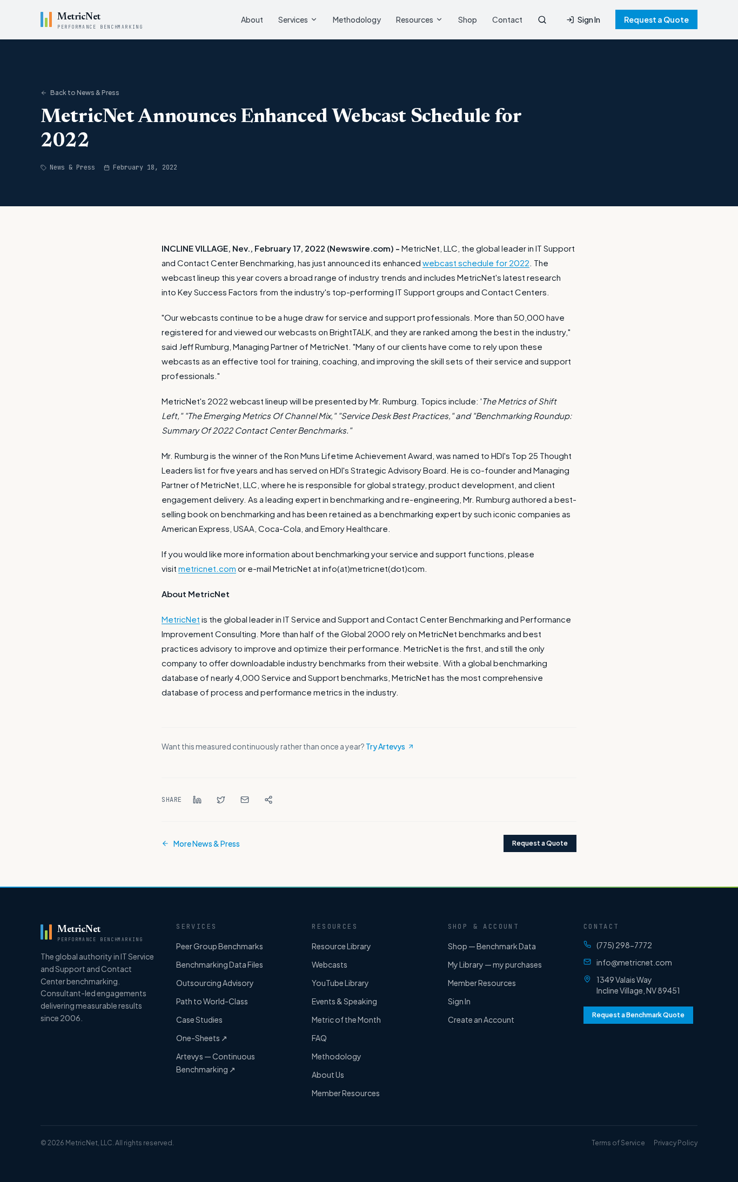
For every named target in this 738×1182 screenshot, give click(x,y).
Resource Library (341, 946)
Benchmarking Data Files (219, 964)
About (252, 19)
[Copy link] (268, 799)
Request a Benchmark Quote (638, 1015)
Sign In (589, 19)
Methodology (357, 19)
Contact (507, 19)
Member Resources (346, 1093)
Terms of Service (618, 1143)
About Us (328, 1074)
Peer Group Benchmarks (219, 946)
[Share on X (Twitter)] (221, 799)
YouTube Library (340, 983)
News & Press (72, 167)
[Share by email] (244, 799)
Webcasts (329, 964)
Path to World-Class (212, 1001)
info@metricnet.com (634, 962)
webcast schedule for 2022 (475, 263)
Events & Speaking (344, 1001)
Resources (414, 19)
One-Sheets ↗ (201, 1038)
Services (293, 19)
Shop (467, 19)
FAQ (319, 1038)
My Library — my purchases (495, 964)
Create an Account (481, 1019)
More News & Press (206, 843)
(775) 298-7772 (624, 945)
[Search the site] (542, 20)
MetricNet (181, 619)
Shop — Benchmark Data (492, 946)
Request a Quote (656, 19)
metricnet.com (207, 568)
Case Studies (199, 1019)
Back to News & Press (84, 93)
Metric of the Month (346, 1019)
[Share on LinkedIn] (197, 799)
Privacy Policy (675, 1143)
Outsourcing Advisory (215, 983)
